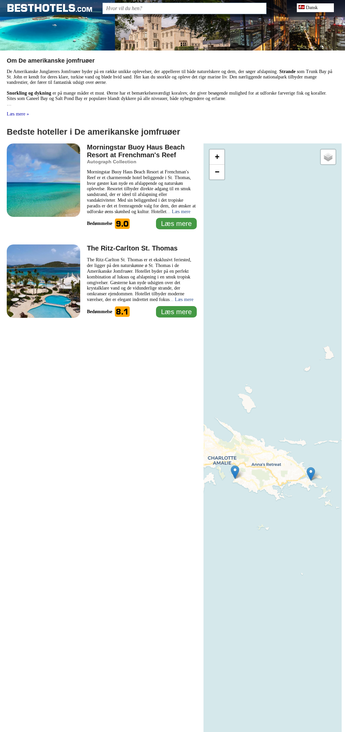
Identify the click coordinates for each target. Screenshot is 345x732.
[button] (235, 472)
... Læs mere (178, 211)
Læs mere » (18, 114)
